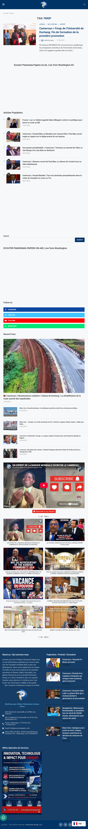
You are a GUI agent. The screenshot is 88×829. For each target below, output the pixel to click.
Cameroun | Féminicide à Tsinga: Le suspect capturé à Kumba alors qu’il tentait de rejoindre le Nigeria (50, 437)
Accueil (5, 13)
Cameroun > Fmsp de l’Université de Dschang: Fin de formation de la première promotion (61, 32)
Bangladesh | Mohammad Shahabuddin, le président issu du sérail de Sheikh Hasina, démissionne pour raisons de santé (73, 713)
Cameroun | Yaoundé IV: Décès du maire (72, 660)
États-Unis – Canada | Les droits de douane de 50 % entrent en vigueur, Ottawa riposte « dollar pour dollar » (51, 423)
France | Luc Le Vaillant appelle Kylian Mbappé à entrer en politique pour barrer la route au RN (52, 121)
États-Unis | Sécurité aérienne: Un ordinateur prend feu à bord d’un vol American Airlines (48, 408)
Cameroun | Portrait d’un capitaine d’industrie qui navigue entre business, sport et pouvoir (72, 677)
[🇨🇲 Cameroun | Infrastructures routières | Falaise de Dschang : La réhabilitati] (44, 366)
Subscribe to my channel (45, 511)
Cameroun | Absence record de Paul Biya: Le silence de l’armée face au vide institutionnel (51, 163)
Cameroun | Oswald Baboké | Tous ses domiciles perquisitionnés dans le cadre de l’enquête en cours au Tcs (52, 176)
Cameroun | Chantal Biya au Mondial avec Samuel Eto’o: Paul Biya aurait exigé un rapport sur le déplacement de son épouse (52, 135)
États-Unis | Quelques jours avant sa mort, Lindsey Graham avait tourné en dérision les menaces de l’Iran (73, 733)
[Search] (84, 4)
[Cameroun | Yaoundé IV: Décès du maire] (53, 662)
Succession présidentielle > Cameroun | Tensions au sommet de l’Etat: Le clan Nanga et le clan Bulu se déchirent (52, 149)
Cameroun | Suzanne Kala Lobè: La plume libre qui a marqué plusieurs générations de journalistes (73, 694)
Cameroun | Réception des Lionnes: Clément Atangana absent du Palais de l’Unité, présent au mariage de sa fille (49, 451)
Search (6, 236)
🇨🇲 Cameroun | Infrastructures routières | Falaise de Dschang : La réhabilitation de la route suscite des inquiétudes (42, 397)
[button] (46, 516)
